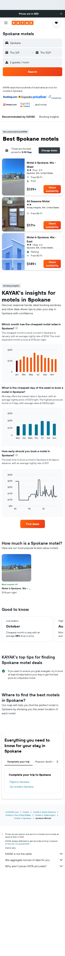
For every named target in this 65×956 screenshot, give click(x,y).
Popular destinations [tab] (47, 761)
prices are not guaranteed (17, 843)
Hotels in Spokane (22, 818)
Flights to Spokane (19, 781)
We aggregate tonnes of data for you (27, 860)
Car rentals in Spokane (22, 786)
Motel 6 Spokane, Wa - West (41, 164)
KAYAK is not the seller (18, 853)
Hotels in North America (44, 812)
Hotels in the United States (18, 815)
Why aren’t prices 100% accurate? (25, 866)
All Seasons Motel (38, 201)
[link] (32, 524)
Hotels (26, 812)
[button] (61, 13)
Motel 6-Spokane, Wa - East (41, 239)
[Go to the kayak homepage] (22, 23)
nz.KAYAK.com (12, 812)
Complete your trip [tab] (18, 761)
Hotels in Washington (45, 815)
